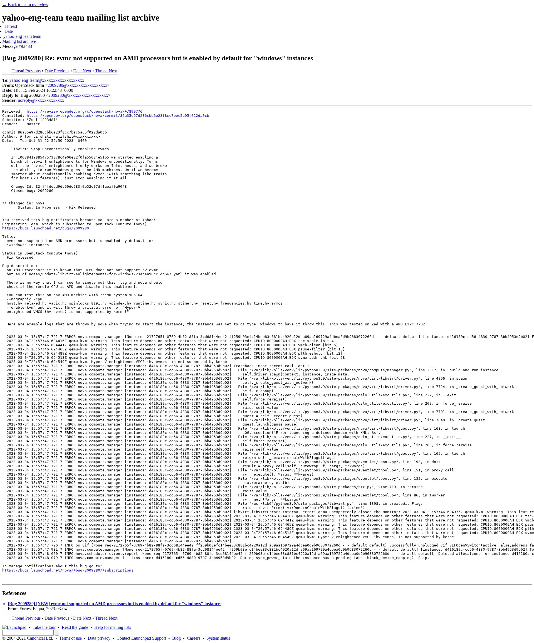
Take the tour (44, 627)
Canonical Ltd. (40, 638)
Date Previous (56, 70)
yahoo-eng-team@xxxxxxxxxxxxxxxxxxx (46, 80)
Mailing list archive (19, 41)
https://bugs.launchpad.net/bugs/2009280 (45, 228)
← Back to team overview (25, 4)
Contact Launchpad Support (141, 638)
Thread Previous (26, 70)
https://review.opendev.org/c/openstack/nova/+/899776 (84, 111)
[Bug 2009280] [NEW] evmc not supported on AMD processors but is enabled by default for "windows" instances (114, 603)
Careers (193, 638)
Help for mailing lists (112, 627)
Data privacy (99, 638)
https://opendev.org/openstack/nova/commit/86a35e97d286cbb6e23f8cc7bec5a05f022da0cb (118, 115)
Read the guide (75, 627)
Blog (176, 638)
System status (218, 638)
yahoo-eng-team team (22, 36)
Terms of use (70, 638)
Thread (10, 26)
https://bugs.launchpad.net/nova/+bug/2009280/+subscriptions (68, 570)
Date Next (82, 70)
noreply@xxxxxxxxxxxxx (41, 100)
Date (8, 31)
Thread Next (106, 70)
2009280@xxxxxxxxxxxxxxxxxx (77, 85)
